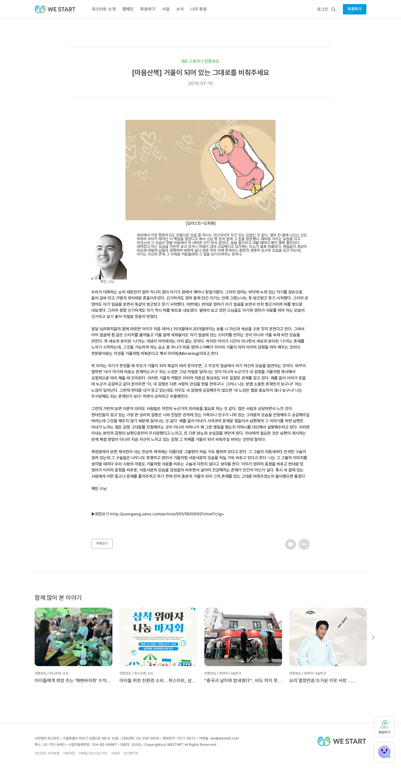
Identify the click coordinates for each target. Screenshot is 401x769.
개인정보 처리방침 (47, 753)
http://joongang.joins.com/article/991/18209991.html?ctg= (167, 514)
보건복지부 (130, 753)
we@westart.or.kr (225, 738)
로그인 (322, 9)
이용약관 (69, 753)
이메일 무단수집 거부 (93, 753)
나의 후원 (198, 9)
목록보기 (102, 543)
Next (373, 637)
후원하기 (355, 9)
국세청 (115, 753)
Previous (27, 637)
